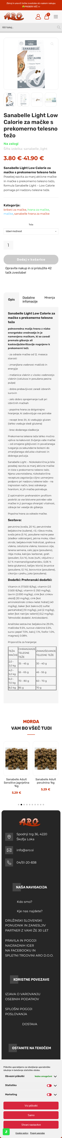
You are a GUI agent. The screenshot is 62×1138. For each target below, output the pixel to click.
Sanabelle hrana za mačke (32, 213)
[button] (52, 44)
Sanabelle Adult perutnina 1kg (45, 781)
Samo (31, 1115)
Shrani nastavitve (31, 1124)
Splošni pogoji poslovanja (18, 1011)
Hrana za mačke (38, 209)
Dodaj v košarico (31, 259)
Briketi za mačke (15, 209)
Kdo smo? (24, 902)
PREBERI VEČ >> (32, 6)
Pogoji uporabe (37, 1133)
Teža (31, 224)
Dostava (29, 1024)
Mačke (8, 213)
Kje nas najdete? (30, 911)
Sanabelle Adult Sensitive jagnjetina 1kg (16, 783)
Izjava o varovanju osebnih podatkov (22, 996)
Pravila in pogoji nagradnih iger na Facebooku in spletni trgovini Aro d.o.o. (29, 948)
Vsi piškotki (31, 1105)
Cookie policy (22, 1133)
